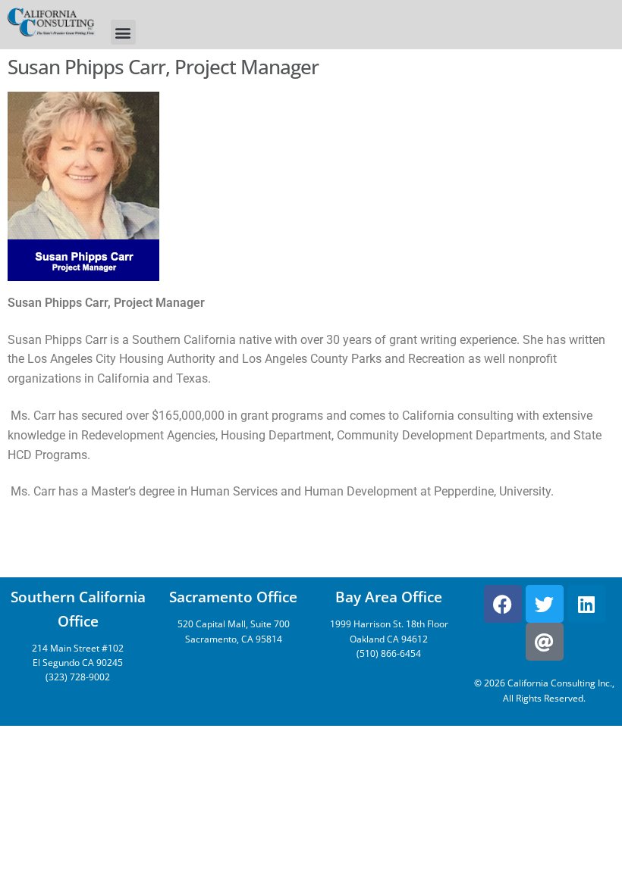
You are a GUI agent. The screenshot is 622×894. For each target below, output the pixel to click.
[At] (545, 642)
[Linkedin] (586, 604)
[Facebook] (503, 604)
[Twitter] (545, 604)
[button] (123, 32)
